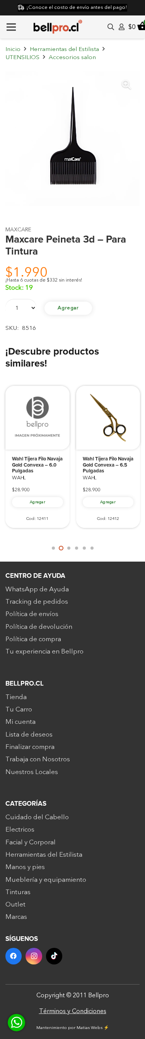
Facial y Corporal (30, 842)
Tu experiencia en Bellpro (44, 651)
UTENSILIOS (22, 57)
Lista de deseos (29, 734)
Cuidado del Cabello (37, 817)
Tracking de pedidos (36, 601)
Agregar (68, 307)
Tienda (16, 697)
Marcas (16, 916)
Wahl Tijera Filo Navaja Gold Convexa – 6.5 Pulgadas (108, 465)
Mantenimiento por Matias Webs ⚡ (72, 1028)
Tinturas (18, 892)
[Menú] (11, 27)
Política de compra (33, 639)
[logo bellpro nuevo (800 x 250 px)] (57, 27)
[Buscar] (111, 27)
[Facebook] (13, 956)
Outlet (15, 904)
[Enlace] (122, 26)
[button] (126, 84)
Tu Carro (18, 709)
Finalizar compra (30, 746)
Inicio (12, 49)
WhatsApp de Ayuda (37, 589)
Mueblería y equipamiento (45, 879)
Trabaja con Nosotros (37, 759)
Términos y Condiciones (72, 1011)
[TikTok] (54, 956)
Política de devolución (38, 626)
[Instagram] (34, 956)
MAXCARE (18, 229)
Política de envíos (31, 613)
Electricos (19, 829)
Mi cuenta (20, 721)
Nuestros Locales (31, 771)
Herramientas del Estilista (64, 49)
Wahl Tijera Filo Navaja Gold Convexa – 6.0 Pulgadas (37, 465)
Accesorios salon (72, 57)
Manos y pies (25, 866)
